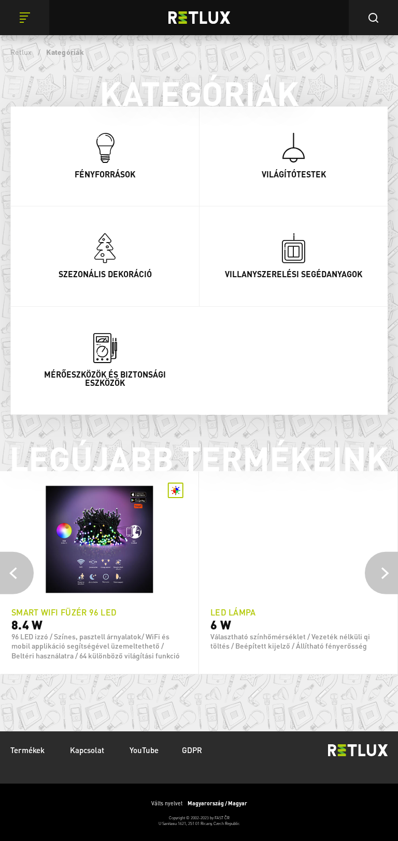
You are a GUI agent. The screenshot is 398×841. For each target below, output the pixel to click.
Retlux (21, 51)
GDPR (192, 750)
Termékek (28, 750)
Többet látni (99, 665)
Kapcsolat (88, 750)
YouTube (144, 750)
